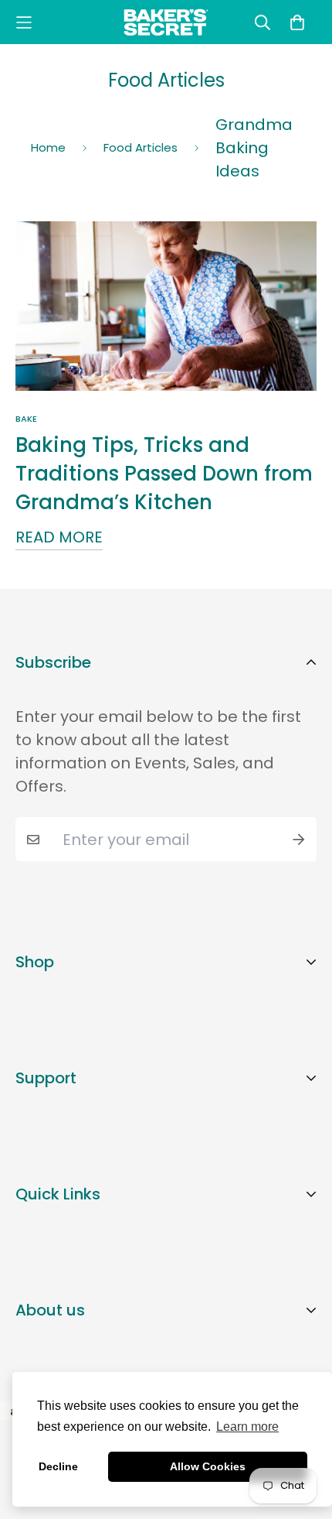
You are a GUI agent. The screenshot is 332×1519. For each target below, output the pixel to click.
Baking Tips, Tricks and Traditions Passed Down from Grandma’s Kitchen (164, 473)
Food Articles (140, 147)
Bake (26, 418)
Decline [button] (58, 1466)
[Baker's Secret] (166, 22)
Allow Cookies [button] (208, 1466)
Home (48, 147)
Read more (59, 537)
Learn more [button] (247, 1426)
